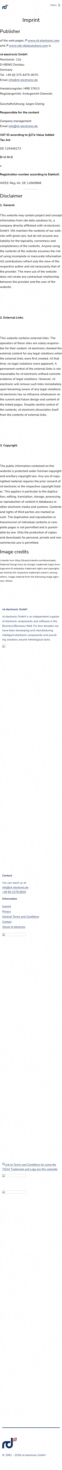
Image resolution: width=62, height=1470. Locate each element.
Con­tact (6, 922)
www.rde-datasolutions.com (28, 46)
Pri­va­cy (6, 911)
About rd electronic (13, 927)
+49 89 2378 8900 (14, 892)
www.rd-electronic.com (43, 41)
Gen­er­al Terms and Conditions (20, 916)
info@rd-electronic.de (23, 80)
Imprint (6, 906)
